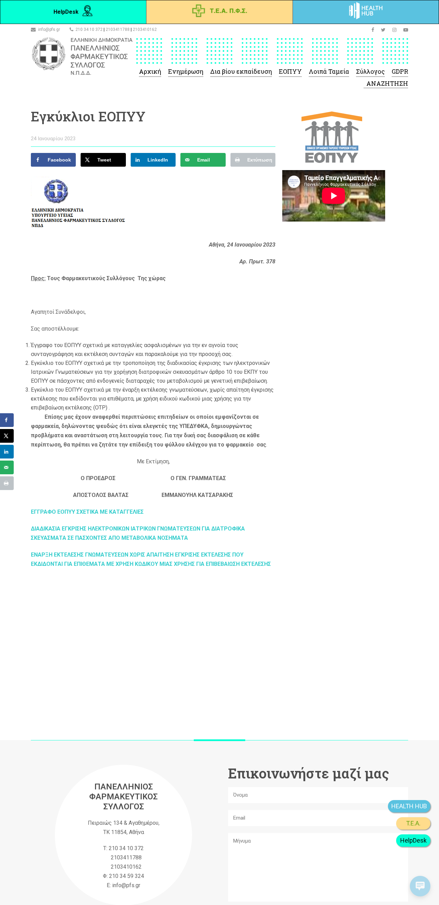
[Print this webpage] (7, 483)
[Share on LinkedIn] (7, 452)
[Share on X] (7, 436)
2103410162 (145, 29)
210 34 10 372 (89, 29)
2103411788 (118, 29)
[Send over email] (7, 467)
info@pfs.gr (49, 29)
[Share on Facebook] (7, 420)
